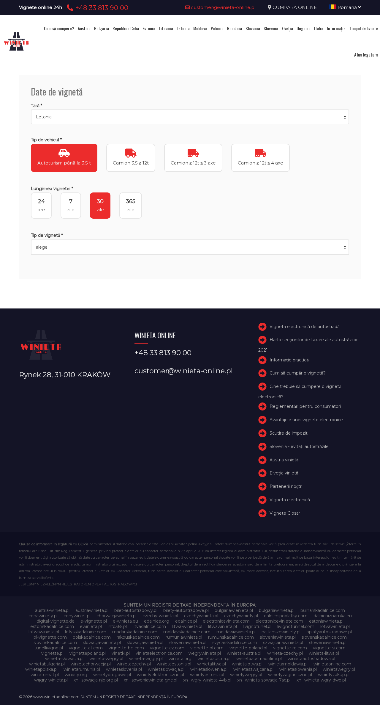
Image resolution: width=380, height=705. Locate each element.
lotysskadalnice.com (85, 631)
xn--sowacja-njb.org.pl (96, 680)
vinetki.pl (121, 653)
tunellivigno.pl (48, 648)
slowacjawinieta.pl (145, 642)
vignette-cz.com (167, 648)
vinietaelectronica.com (159, 653)
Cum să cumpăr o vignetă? (298, 373)
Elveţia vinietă (284, 473)
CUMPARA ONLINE (295, 7)
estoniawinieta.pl (326, 621)
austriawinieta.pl (91, 610)
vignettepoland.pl (87, 653)
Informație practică (289, 360)
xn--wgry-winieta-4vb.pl (207, 680)
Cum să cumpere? (59, 28)
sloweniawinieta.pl (187, 642)
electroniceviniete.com (279, 621)
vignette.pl (52, 653)
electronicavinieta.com (226, 621)
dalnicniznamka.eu (333, 615)
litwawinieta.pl (222, 626)
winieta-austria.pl (244, 653)
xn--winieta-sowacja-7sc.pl (264, 680)
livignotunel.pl (257, 626)
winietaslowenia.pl (208, 669)
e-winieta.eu (125, 621)
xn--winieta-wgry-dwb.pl (321, 680)
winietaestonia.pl (174, 664)
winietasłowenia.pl (298, 669)
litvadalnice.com (149, 626)
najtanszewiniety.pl (281, 631)
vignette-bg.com (126, 648)
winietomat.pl (45, 674)
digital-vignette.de (56, 621)
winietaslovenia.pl (124, 669)
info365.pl (117, 626)
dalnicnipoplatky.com (286, 615)
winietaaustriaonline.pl (259, 658)
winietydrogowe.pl (112, 674)
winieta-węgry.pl (146, 658)
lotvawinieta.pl (335, 626)
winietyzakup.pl (333, 674)
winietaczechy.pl (134, 664)
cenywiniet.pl (77, 615)
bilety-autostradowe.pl (186, 610)
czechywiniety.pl (241, 615)
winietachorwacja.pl (91, 664)
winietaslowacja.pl (166, 669)
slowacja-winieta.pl (102, 642)
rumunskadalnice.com (231, 637)
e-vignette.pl (93, 621)
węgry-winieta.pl (51, 680)
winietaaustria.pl (213, 658)
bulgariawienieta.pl (234, 610)
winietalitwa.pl (211, 664)
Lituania (166, 28)
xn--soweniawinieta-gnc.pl (150, 680)
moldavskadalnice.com (186, 631)
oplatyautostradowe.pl (329, 631)
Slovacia (253, 28)
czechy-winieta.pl (160, 615)
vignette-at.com (86, 648)
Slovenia (271, 28)
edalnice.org (156, 621)
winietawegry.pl (339, 669)
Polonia (217, 28)
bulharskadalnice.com (322, 610)
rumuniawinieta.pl (184, 637)
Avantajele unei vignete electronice (306, 419)
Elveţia (287, 28)
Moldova (200, 28)
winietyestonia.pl (207, 674)
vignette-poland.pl (248, 648)
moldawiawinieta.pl (236, 631)
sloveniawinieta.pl (278, 637)
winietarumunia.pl (82, 669)
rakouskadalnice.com (138, 637)
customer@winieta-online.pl (223, 7)
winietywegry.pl (246, 674)
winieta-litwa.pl (324, 653)
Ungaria (304, 28)
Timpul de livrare (363, 28)
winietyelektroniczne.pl (160, 674)
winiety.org (76, 674)
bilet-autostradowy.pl (135, 610)
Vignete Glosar (285, 513)
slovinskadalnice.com (55, 642)
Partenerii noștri (286, 486)
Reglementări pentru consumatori (305, 406)
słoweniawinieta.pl (327, 642)
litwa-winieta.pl (187, 626)
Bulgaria (101, 28)
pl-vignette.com (50, 637)
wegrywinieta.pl (205, 653)
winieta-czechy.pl (285, 653)
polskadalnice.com (92, 637)
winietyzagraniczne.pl (290, 674)
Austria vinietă (284, 460)
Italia (318, 28)
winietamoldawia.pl (288, 664)
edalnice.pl (186, 621)
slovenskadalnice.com (324, 637)
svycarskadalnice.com (234, 642)
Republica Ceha (126, 28)
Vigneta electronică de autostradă (305, 326)
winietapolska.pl (41, 669)
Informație (336, 28)
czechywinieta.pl (201, 615)
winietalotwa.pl (247, 664)
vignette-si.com (329, 648)
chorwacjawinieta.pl (116, 615)
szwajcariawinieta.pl (283, 642)
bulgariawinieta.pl (276, 610)
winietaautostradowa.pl (311, 658)
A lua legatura (366, 54)
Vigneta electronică (290, 499)
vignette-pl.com (207, 648)
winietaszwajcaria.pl (253, 669)
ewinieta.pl (91, 626)
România (234, 28)
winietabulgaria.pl (47, 664)
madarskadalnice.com (134, 631)
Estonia (148, 28)
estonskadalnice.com (52, 626)
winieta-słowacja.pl (64, 658)
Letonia (183, 28)
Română (347, 7)
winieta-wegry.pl (106, 658)
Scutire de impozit (289, 433)
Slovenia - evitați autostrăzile (299, 446)
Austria (84, 28)
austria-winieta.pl (52, 610)
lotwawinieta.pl (43, 631)
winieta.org (180, 658)
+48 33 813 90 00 (100, 8)
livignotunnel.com (295, 626)
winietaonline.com (332, 664)
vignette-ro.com (290, 648)
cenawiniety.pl (43, 615)
